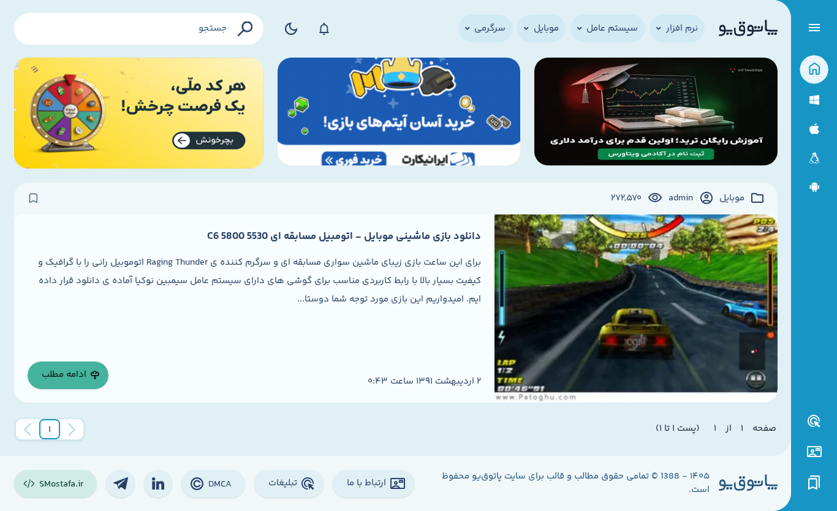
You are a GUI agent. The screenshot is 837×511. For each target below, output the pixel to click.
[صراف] (139, 113)
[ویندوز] (814, 100)
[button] (49, 429)
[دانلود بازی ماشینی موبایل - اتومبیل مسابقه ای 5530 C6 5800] (635, 308)
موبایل (731, 198)
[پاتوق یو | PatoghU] (748, 29)
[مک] (814, 129)
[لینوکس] (814, 158)
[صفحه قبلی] (71, 429)
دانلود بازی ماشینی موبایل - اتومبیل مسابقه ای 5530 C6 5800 (344, 236)
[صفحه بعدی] (27, 429)
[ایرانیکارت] (399, 113)
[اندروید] (814, 187)
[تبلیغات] (814, 421)
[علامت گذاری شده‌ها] (814, 483)
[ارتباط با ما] (814, 451)
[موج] (656, 113)
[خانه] (814, 69)
